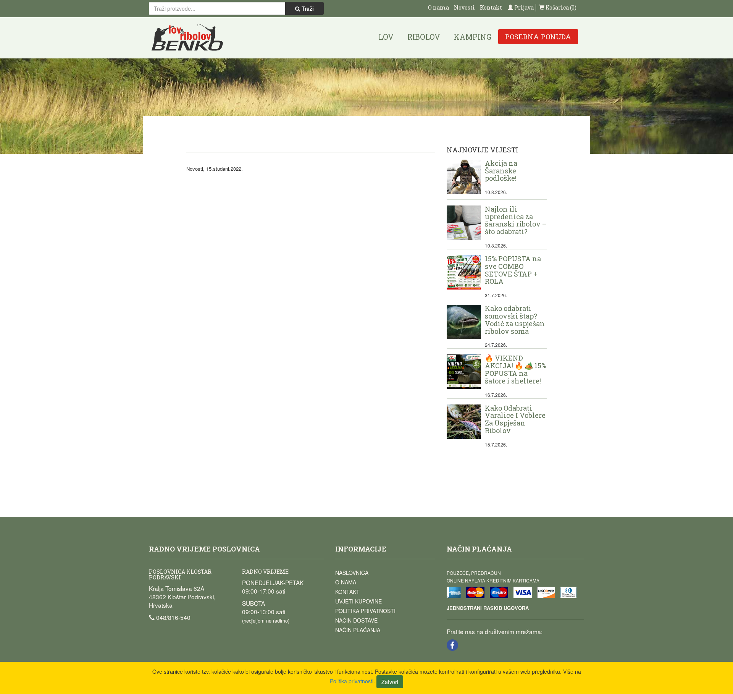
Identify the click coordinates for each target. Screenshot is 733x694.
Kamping (472, 37)
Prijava (523, 7)
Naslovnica (351, 572)
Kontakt (491, 7)
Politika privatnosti (365, 611)
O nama (438, 7)
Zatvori (389, 682)
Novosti (464, 7)
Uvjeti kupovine (358, 601)
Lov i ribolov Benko (187, 37)
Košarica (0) (560, 7)
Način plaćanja (357, 630)
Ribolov (423, 37)
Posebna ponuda (538, 36)
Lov (386, 37)
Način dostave (356, 620)
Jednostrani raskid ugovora (488, 607)
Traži (307, 8)
